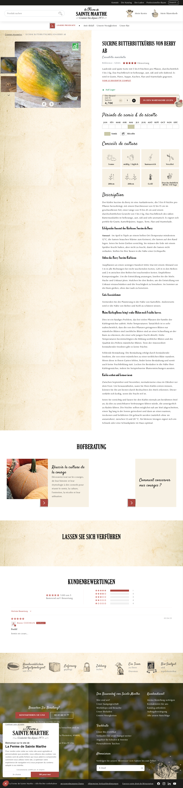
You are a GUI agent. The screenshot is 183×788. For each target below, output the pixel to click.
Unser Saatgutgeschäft (107, 704)
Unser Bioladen (104, 711)
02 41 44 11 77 (61, 715)
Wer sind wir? (103, 700)
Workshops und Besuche (109, 708)
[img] (17, 618)
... (1, 34)
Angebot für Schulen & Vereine (112, 739)
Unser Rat (124, 25)
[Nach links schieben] (44, 104)
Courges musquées (13, 34)
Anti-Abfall (88, 25)
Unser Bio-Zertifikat (106, 732)
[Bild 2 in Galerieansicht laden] (8, 84)
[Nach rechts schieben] (51, 104)
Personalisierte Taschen (108, 743)
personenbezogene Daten (72, 783)
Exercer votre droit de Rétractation (137, 783)
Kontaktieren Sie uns (32, 715)
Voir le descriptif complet (116, 81)
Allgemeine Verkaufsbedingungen (103, 783)
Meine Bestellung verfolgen (161, 700)
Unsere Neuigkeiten (107, 25)
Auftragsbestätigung (157, 711)
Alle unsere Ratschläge (158, 715)
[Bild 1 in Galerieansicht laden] (8, 65)
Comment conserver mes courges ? (154, 483)
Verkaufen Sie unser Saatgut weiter (113, 736)
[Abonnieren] (142, 768)
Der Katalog (126, 2)
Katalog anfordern (156, 708)
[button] (62, 26)
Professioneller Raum (156, 2)
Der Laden (139, 2)
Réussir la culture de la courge (68, 470)
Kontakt (115, 2)
